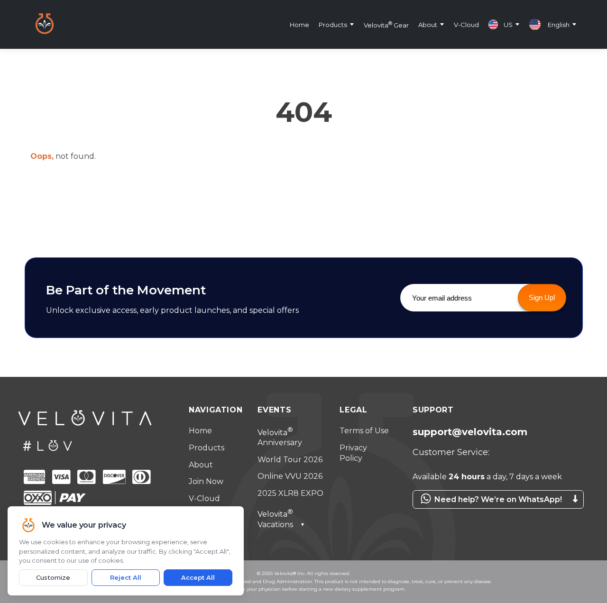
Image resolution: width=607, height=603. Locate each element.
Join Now (206, 481)
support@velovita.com (470, 432)
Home (299, 24)
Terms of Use (364, 430)
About (427, 24)
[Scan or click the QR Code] (498, 513)
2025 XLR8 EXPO (290, 493)
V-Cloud (466, 24)
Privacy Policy (353, 453)
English (559, 24)
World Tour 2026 (290, 459)
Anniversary (280, 438)
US (508, 24)
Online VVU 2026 (290, 476)
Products (333, 24)
